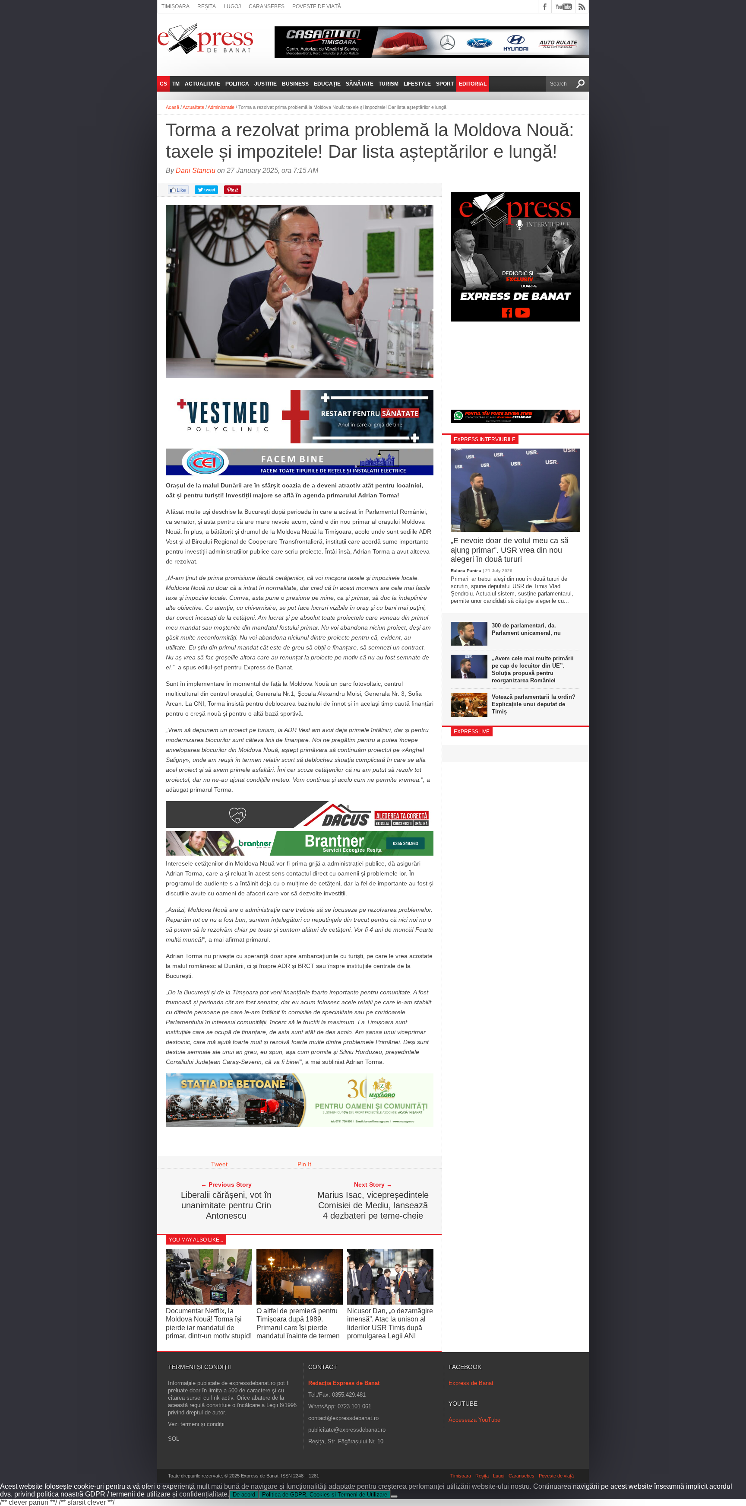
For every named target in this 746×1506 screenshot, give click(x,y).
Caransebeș (266, 6)
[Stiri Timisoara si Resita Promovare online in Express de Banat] (299, 1124)
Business (295, 84)
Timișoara (175, 6)
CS (163, 84)
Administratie (221, 107)
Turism (388, 84)
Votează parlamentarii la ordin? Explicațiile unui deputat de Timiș (533, 704)
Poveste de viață (316, 6)
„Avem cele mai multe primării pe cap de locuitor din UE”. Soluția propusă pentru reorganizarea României (533, 669)
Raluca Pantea (466, 570)
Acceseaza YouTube (474, 1420)
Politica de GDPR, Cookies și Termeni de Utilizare (324, 1494)
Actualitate (202, 84)
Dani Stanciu (195, 170)
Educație (327, 84)
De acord (244, 1494)
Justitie (265, 84)
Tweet (219, 1164)
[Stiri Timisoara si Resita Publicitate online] (299, 825)
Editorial (473, 84)
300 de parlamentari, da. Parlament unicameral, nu (526, 629)
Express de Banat (471, 1383)
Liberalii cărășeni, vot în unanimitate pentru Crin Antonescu (226, 1205)
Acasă (172, 107)
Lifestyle (417, 84)
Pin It (304, 1164)
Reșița (206, 6)
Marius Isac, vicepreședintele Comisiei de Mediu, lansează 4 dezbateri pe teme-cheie (373, 1205)
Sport (445, 84)
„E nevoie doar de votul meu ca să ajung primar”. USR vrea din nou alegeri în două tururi (510, 550)
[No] (394, 1496)
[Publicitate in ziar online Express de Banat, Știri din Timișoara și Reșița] (299, 475)
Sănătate (359, 84)
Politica (237, 84)
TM (176, 84)
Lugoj (232, 6)
